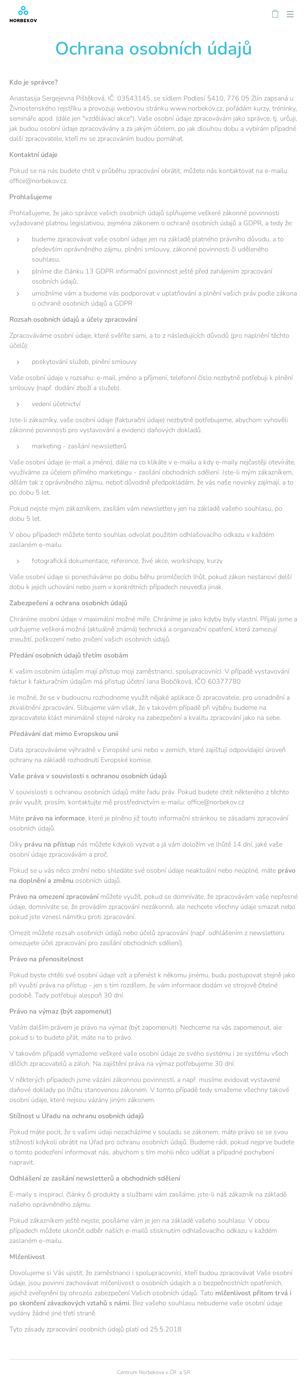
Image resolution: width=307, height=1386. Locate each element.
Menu (290, 13)
